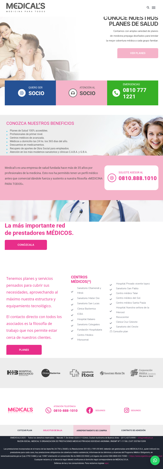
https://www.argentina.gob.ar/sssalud (145, 456)
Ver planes (137, 53)
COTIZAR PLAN (25, 430)
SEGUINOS (100, 410)
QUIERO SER (35, 87)
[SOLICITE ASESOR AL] (112, 178)
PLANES (24, 349)
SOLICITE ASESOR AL (131, 172)
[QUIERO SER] (22, 93)
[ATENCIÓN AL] (73, 93)
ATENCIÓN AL (87, 87)
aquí (106, 463)
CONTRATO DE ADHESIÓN (133, 430)
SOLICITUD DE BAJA (52, 430)
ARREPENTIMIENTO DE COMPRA (92, 430)
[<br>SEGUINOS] (89, 410)
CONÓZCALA (26, 244)
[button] (155, 460)
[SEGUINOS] (127, 410)
